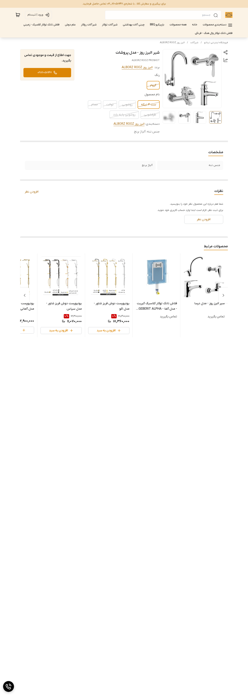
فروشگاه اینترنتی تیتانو (216, 42)
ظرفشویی (150, 115)
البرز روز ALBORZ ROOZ (172, 42)
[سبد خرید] (18, 15)
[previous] (223, 295)
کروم (153, 85)
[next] (24, 295)
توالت (110, 105)
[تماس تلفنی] (8, 686)
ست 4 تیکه (148, 105)
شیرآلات (194, 42)
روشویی (127, 105)
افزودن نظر (32, 192)
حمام (94, 105)
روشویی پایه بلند (124, 115)
